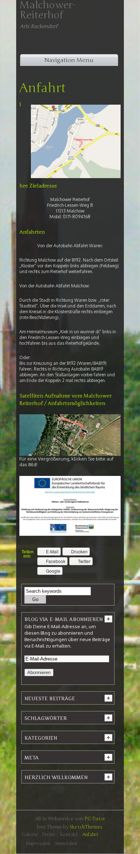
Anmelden (66, 843)
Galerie (30, 835)
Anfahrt (42, 88)
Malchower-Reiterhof (48, 10)
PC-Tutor (95, 819)
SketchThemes (86, 827)
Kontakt (69, 835)
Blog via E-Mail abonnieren (63, 619)
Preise (49, 835)
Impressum (38, 843)
